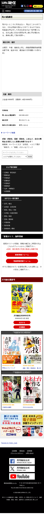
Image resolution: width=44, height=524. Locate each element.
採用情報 (29, 451)
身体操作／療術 (9, 228)
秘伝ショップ (38, 6)
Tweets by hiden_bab (9, 443)
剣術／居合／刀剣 (10, 210)
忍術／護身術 (8, 219)
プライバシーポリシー (17, 453)
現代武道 (7, 225)
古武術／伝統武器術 (11, 213)
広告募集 (14, 451)
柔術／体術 (8, 216)
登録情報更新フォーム (22, 261)
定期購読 (22, 327)
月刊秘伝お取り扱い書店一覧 (33, 11)
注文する (22, 322)
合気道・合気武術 (10, 207)
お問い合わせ (30, 453)
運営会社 (22, 451)
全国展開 (7, 191)
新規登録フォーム (22, 254)
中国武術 (7, 222)
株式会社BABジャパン (10, 483)
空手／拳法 (8, 204)
